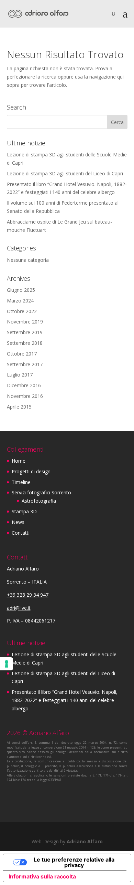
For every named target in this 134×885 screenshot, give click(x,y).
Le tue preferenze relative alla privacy (74, 862)
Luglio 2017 (20, 374)
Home (18, 460)
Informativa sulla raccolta (42, 876)
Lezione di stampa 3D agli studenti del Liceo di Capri (65, 173)
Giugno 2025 (21, 290)
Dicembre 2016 (24, 385)
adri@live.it (19, 608)
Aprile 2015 (19, 406)
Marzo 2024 (20, 300)
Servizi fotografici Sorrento (41, 492)
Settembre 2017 (25, 364)
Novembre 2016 (25, 396)
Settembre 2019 (25, 332)
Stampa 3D (24, 511)
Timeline (21, 482)
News (18, 522)
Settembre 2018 (25, 343)
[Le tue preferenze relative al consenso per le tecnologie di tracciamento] (6, 663)
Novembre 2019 (25, 321)
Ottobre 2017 (22, 353)
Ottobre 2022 (22, 311)
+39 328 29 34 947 (27, 594)
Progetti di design (31, 471)
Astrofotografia (39, 500)
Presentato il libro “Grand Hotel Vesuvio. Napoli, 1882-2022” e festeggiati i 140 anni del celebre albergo (65, 700)
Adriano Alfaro (85, 841)
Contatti (21, 532)
